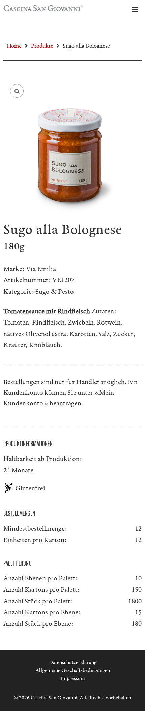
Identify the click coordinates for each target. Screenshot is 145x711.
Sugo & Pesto (54, 291)
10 (138, 578)
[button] (17, 91)
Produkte (42, 46)
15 (138, 612)
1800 (135, 601)
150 (137, 590)
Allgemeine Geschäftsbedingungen (72, 670)
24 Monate (18, 470)
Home (14, 46)
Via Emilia (41, 269)
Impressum (72, 678)
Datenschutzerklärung (72, 662)
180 (137, 624)
